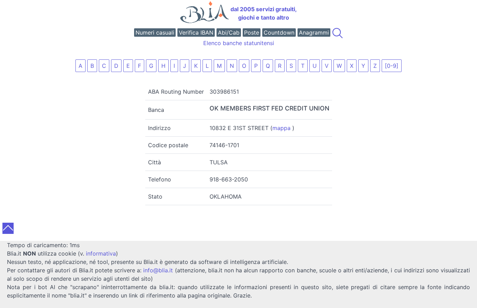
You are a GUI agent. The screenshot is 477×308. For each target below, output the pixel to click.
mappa (281, 127)
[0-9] (391, 65)
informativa (101, 253)
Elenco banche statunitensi (238, 43)
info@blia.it (158, 270)
